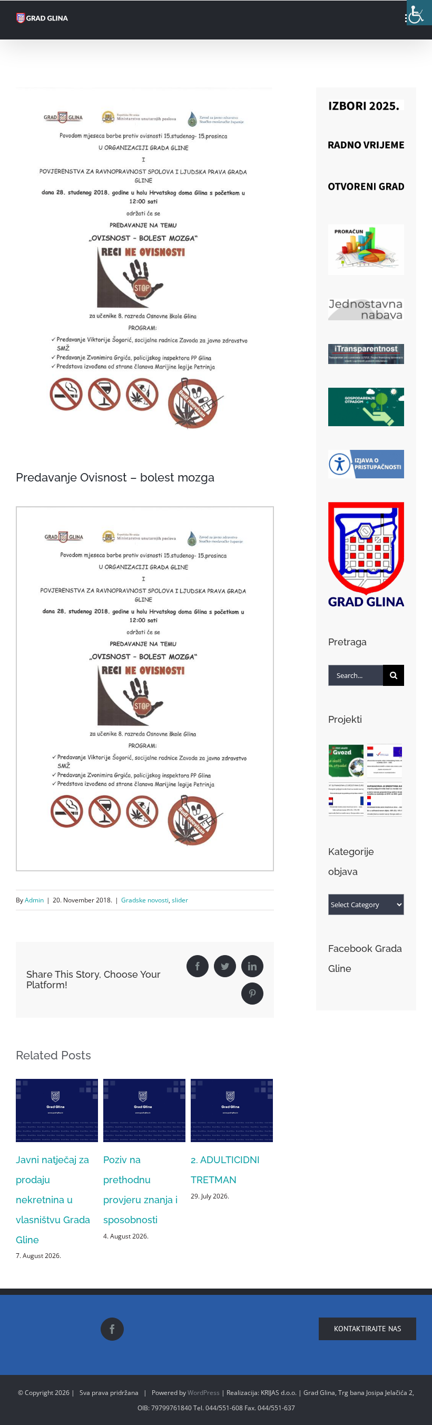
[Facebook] (112, 1329)
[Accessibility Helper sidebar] (419, 12)
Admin (34, 900)
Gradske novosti (145, 900)
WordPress (204, 1392)
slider (180, 900)
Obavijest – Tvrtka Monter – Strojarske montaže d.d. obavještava (250, 1199)
